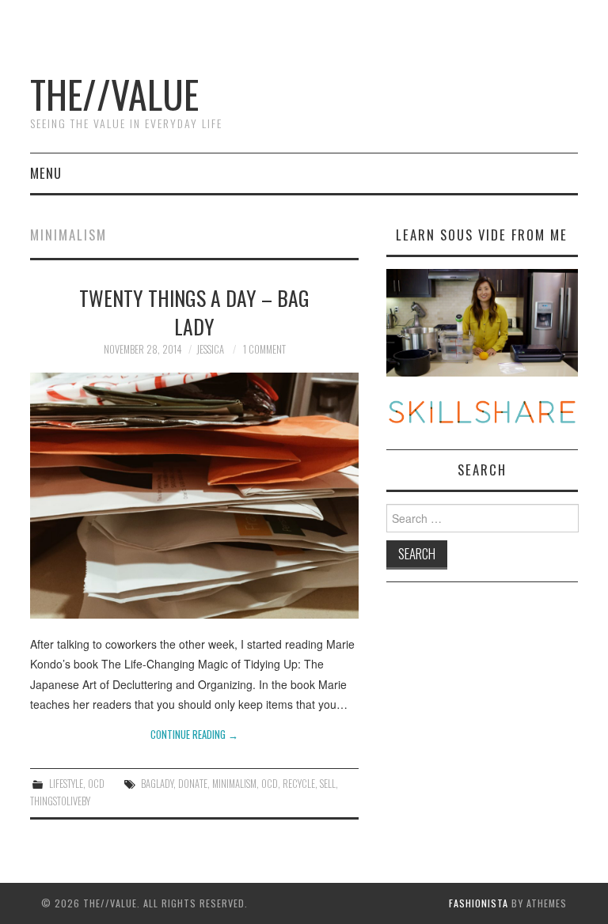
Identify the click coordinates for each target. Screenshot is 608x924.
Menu (46, 173)
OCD (96, 783)
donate (192, 783)
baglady (157, 783)
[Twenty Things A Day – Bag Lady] (194, 496)
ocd (269, 783)
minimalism (234, 783)
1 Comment (264, 349)
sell (328, 783)
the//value (114, 94)
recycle (299, 783)
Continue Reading (194, 734)
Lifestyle (66, 783)
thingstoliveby (60, 800)
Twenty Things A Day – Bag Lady (194, 311)
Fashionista (478, 903)
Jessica (210, 349)
